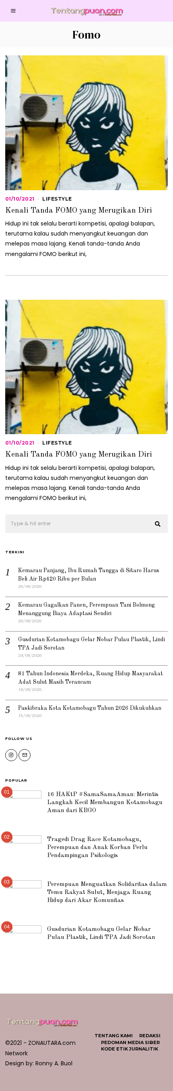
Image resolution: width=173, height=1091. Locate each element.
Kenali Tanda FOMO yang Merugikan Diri (78, 211)
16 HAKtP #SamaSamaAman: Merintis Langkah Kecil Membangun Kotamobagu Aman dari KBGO (105, 802)
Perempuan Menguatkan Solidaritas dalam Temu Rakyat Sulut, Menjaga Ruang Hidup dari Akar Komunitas (107, 892)
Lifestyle (57, 199)
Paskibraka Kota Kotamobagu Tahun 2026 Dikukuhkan (89, 708)
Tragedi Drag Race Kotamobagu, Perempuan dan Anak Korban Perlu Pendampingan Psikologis (97, 847)
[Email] (25, 755)
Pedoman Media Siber (130, 1042)
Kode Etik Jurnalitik (129, 1049)
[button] (158, 524)
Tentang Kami (114, 1035)
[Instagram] (11, 755)
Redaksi (150, 1035)
